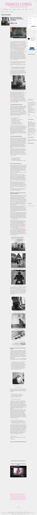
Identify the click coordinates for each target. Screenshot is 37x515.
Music (13, 494)
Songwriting (18, 494)
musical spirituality (21, 497)
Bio (1, 9)
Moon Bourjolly (30, 129)
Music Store (14, 9)
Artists (13, 493)
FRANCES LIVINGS (18, 4)
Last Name (30, 23)
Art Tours (11, 11)
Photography (15, 494)
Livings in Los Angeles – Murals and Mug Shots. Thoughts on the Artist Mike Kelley (32, 110)
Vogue (18, 507)
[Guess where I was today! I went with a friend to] (34, 42)
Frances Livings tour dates (31, 205)
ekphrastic (11, 98)
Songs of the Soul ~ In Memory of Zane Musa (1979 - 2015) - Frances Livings (32, 132)
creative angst (18, 495)
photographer (11, 498)
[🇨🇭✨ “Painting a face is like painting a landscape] (32, 42)
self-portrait (14, 499)
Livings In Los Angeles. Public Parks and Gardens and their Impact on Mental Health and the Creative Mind (31, 125)
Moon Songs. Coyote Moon (31, 107)
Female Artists (24, 493)
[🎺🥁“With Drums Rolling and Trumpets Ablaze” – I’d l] (34, 46)
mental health (15, 497)
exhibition (19, 496)
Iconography (11, 494)
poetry (22, 498)
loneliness (11, 497)
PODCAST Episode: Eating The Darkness (16, 39)
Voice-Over (2, 11)
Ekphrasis (11, 97)
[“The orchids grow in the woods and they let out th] (32, 46)
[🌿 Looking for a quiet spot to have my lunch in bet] (29, 46)
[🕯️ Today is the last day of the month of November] (29, 44)
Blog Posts (30, 9)
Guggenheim (12, 49)
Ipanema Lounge (5, 9)
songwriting (17, 499)
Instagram (13, 202)
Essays (22, 493)
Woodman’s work (22, 195)
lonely (12, 497)
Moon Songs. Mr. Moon (30, 108)
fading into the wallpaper (22, 496)
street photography (21, 226)
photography (14, 498)
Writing (20, 494)
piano (21, 498)
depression (11, 496)
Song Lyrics (18, 9)
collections (11, 495)
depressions (14, 496)
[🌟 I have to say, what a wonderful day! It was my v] (32, 44)
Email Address (30, 18)
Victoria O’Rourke (18, 358)
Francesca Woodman (17, 43)
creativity (24, 495)
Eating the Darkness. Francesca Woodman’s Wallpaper (16, 19)
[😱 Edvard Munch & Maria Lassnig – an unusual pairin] (29, 42)
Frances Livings (11, 39)
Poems (23, 9)
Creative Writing (19, 493)
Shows (10, 9)
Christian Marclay (22, 63)
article (11, 42)
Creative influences (16, 493)
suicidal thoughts (24, 499)
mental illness (18, 497)
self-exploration (11, 499)
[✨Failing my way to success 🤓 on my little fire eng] (34, 44)
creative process (21, 495)
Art (12, 493)
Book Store (7, 11)
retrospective (25, 498)
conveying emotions (14, 495)
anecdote (14, 212)
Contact (26, 9)
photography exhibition (18, 498)
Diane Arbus (16, 496)
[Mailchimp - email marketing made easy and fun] (30, 27)
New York (24, 497)
